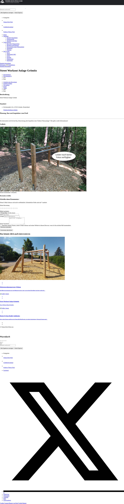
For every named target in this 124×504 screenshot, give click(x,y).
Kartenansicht (10, 39)
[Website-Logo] (13, 8)
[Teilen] (2, 340)
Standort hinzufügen (12, 38)
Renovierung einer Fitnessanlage (15, 47)
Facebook (6, 370)
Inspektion (9, 48)
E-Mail (2, 216)
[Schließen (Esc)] (0, 340)
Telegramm (6, 496)
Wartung (9, 50)
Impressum (10, 60)
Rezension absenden (6, 227)
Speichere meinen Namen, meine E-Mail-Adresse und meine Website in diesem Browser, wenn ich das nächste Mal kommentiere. (36, 225)
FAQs (8, 56)
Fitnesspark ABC (11, 54)
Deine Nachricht (4, 223)
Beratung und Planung (13, 45)
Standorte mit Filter (12, 41)
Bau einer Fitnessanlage (13, 44)
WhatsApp (6, 494)
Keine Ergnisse (18, 12)
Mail (4, 499)
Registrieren (12, 65)
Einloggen (3, 65)
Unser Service (7, 42)
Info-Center (6, 51)
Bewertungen (7, 76)
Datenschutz (10, 59)
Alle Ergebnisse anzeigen (7, 12)
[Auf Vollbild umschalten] (4, 340)
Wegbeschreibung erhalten (10, 110)
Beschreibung (7, 74)
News (8, 53)
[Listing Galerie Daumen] (43, 191)
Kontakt (9, 57)
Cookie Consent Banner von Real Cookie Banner (13, 503)
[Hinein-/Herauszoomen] (5, 340)
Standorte (5, 36)
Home (5, 34)
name (1, 214)
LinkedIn (5, 497)
